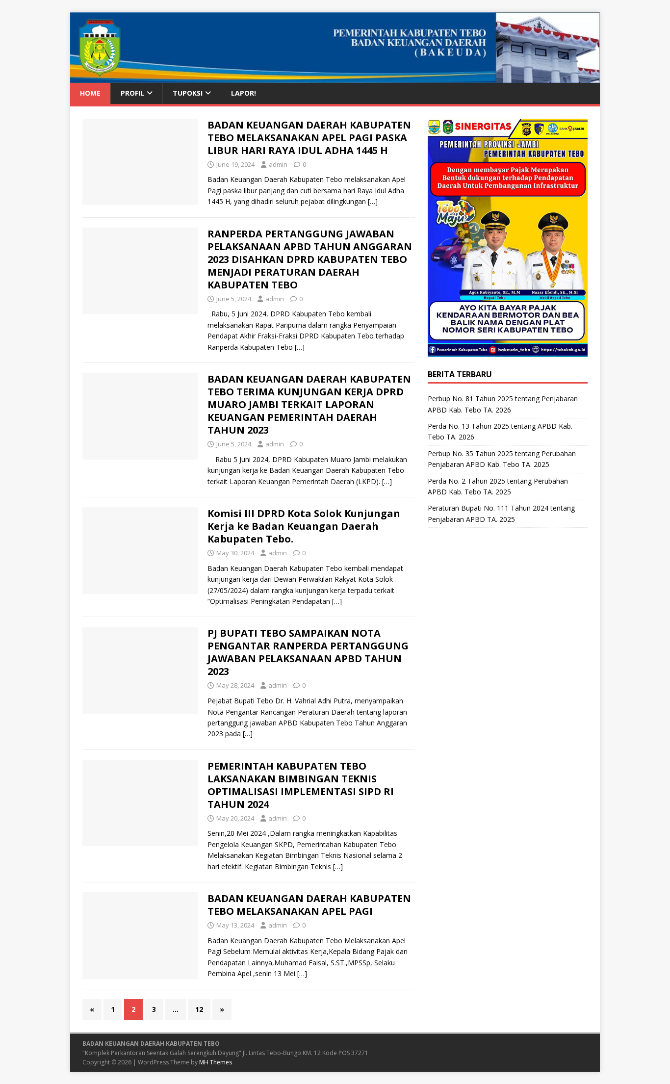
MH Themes (215, 1062)
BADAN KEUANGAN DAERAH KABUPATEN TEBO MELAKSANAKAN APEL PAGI (309, 905)
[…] (373, 201)
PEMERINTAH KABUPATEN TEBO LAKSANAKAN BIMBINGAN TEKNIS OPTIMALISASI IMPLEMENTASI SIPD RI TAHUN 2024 (300, 785)
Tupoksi (188, 93)
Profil (132, 93)
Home (90, 93)
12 (199, 1009)
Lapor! (243, 93)
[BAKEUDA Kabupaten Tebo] (335, 77)
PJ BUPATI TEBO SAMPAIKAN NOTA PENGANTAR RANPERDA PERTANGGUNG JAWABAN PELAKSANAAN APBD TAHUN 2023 (308, 652)
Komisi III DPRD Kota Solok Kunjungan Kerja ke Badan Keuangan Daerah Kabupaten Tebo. (303, 526)
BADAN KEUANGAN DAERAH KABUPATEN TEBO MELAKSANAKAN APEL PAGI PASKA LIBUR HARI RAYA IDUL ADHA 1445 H (309, 137)
